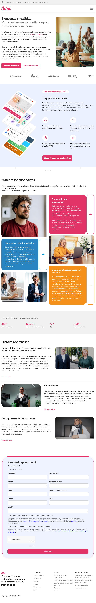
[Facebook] (5, 585)
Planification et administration (63, 580)
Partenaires (37, 587)
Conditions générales (81, 585)
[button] (15, 168)
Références (57, 588)
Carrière (36, 581)
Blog (34, 590)
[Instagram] (8, 585)
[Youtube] (14, 585)
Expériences (58, 591)
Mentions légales (80, 588)
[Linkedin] (3, 585)
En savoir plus (7, 377)
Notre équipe (37, 578)
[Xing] (11, 585)
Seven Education (36, 34)
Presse (35, 584)
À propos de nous (39, 575)
